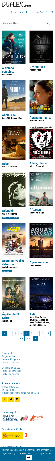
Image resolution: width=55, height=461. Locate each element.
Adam (5, 163)
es (51, 12)
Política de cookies (10, 374)
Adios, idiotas (39, 163)
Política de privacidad (11, 370)
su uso (49, 453)
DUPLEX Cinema (16, 4)
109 (21, 338)
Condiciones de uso (11, 367)
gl (47, 12)
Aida (32, 314)
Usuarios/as (37, 12)
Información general (11, 359)
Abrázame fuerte (40, 117)
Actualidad (7, 353)
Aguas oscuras (39, 262)
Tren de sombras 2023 (10, 218)
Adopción (8, 210)
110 (29, 338)
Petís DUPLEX (6, 271)
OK (28, 457)
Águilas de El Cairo (10, 316)
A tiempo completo (8, 69)
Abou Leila (9, 115)
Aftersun (35, 209)
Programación (8, 356)
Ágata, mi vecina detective (13, 262)
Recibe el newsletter (20, 12)
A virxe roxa (37, 67)
